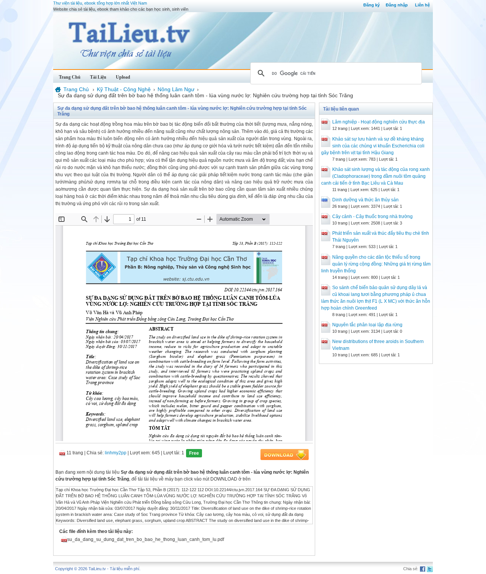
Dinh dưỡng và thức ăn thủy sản (365, 199)
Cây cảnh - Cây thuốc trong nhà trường (372, 216)
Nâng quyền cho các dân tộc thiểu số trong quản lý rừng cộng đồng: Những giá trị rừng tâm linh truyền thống (376, 264)
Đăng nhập (397, 5)
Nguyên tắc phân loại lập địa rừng (367, 324)
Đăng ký (371, 5)
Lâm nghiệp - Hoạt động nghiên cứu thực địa (378, 122)
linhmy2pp (115, 452)
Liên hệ (422, 5)
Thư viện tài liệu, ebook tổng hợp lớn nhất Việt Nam (100, 3)
